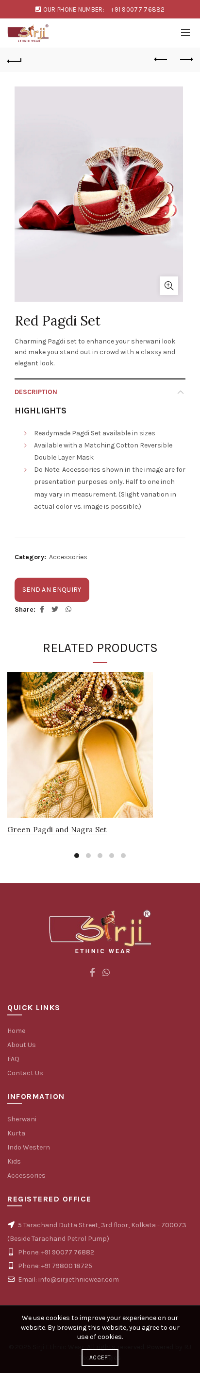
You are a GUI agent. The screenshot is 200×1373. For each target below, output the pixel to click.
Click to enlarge (169, 285)
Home (16, 1031)
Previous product (161, 59)
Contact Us (25, 1073)
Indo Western (28, 1147)
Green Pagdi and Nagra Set (57, 829)
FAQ (13, 1059)
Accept (100, 1357)
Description (36, 392)
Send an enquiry (52, 589)
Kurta (16, 1133)
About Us (21, 1045)
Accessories (68, 557)
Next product (185, 59)
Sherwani (21, 1119)
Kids (14, 1161)
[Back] (14, 59)
